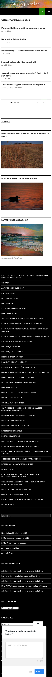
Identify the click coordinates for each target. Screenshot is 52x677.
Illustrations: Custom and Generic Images (20, 446)
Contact (5, 283)
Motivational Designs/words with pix (18, 367)
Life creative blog (9, 298)
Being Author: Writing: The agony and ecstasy (22, 324)
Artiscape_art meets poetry (13, 308)
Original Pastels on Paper (12, 403)
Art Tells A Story (8, 553)
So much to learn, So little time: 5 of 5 (18, 62)
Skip (30, 671)
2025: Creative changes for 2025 (15, 538)
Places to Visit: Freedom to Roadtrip (17, 377)
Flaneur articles (9, 313)
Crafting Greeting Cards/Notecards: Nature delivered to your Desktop (21, 475)
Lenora (4, 576)
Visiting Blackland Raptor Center (16, 342)
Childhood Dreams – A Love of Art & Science (20, 459)
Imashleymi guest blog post (13, 362)
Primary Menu (48, 11)
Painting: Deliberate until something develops (23, 28)
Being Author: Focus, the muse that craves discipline (25, 336)
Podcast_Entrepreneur (12, 352)
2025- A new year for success (13, 543)
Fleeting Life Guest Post (12, 357)
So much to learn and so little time (28, 571)
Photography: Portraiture (13, 421)
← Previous (14, 102)
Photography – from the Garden (16, 426)
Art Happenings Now (10, 548)
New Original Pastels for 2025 (14, 533)
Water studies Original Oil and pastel (18, 416)
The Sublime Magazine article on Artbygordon (23, 84)
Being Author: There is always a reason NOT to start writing (24, 330)
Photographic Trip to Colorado (16, 489)
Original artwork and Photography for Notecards (25, 372)
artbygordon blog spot (12, 288)
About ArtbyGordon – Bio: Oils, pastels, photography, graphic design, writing (25, 276)
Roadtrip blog (8, 293)
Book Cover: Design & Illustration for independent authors (24, 452)
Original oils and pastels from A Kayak (18, 393)
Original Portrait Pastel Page (14, 494)
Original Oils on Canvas (12, 398)
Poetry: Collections (10, 436)
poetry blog (7, 303)
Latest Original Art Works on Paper (17, 464)
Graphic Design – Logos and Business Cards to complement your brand (21, 409)
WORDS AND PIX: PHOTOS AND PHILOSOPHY (18, 382)
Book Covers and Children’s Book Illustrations (23, 500)
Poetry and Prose (9, 387)
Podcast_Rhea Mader (10, 347)
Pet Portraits (7, 505)
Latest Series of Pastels (11, 431)
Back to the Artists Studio (13, 39)
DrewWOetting (8, 586)
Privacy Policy (8, 469)
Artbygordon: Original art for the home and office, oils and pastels (20, 11)
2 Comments (17, 88)
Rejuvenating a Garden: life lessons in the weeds (24, 50)
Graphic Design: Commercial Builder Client (20, 441)
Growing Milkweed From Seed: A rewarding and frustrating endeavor (23, 483)
